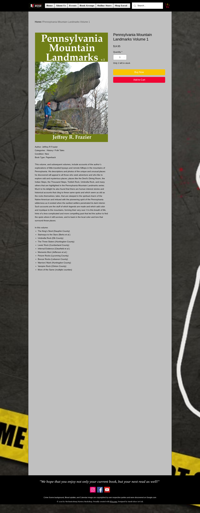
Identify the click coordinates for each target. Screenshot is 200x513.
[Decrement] (115, 57)
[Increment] (124, 57)
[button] (73, 5)
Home (38, 22)
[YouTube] (107, 490)
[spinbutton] (120, 57)
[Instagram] (93, 490)
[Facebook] (100, 490)
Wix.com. (113, 501)
